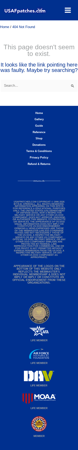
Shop (39, 138)
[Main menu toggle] (68, 10)
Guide (39, 125)
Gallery (39, 119)
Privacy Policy (39, 157)
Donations (39, 144)
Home (39, 113)
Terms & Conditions (39, 151)
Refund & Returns (39, 164)
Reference (39, 132)
